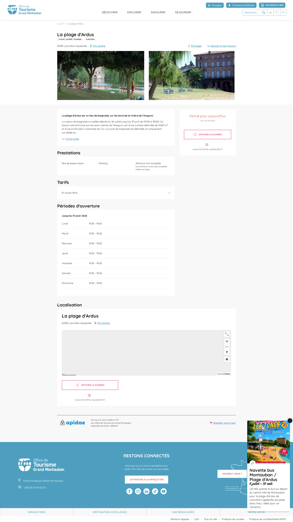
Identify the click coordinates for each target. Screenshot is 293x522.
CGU (196, 519)
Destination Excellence (110, 512)
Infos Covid (256, 512)
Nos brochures (183, 512)
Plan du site (210, 519)
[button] (254, 12)
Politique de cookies (233, 519)
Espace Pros (36, 512)
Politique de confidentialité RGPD (267, 519)
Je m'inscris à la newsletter (147, 479)
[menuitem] (24, 10)
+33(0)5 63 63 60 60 (35, 487)
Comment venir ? (232, 473)
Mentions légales (179, 519)
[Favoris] (276, 12)
